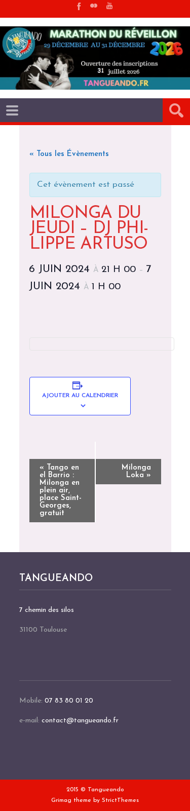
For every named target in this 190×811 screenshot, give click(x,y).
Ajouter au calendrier (80, 396)
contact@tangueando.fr (80, 720)
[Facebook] (78, 5)
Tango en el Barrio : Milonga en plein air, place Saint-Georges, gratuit (61, 490)
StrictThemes (120, 800)
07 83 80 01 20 (69, 701)
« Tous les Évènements (69, 154)
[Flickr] (93, 5)
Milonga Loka (136, 471)
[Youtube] (109, 5)
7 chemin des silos (46, 610)
